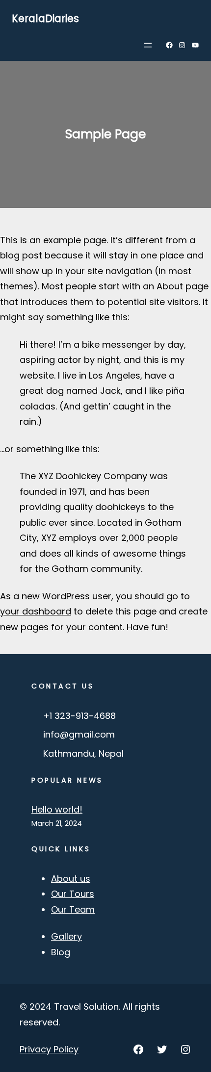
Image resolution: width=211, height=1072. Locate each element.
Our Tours (72, 894)
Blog (60, 952)
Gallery (66, 936)
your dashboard (35, 611)
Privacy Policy (49, 1049)
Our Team (73, 909)
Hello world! (56, 809)
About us (70, 878)
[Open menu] (148, 45)
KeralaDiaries (45, 18)
